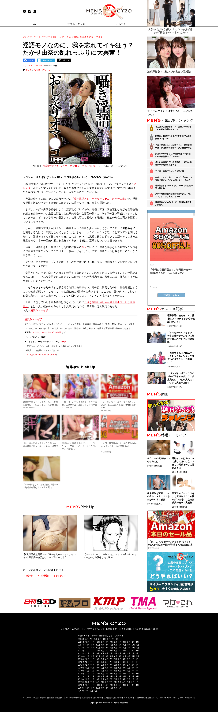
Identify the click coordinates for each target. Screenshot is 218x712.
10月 (98, 642)
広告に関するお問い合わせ (92, 698)
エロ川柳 (28, 575)
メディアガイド (130, 698)
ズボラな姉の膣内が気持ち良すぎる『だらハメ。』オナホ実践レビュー (173, 195)
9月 (102, 642)
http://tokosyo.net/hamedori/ (41, 354)
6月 (95, 639)
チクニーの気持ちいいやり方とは (169, 171)
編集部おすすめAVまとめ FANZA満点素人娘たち (173, 203)
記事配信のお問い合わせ (113, 698)
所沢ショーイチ (39, 310)
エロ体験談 (43, 575)
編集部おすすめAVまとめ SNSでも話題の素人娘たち (174, 186)
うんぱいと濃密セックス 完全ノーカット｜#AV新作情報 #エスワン (173, 127)
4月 (104, 639)
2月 (113, 639)
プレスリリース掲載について (183, 698)
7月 (91, 639)
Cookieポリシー (165, 698)
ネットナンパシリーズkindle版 (47, 332)
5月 (99, 639)
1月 (117, 639)
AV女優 (37, 70)
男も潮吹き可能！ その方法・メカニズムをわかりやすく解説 (158, 496)
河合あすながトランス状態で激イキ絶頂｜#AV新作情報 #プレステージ (173, 155)
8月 (86, 639)
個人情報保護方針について (147, 698)
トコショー (29, 177)
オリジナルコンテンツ (32, 65)
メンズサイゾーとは (31, 698)
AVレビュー (47, 70)
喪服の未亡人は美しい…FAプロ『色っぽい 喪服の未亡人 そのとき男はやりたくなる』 (173, 178)
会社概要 (50, 698)
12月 (87, 642)
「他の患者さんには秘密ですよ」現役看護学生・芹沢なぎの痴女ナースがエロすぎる (173, 146)
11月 (92, 642)
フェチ (28, 70)
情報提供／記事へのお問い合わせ (68, 698)
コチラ (63, 341)
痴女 (84, 247)
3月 (108, 639)
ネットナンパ (60, 575)
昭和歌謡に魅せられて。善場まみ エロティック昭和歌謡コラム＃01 (181, 318)
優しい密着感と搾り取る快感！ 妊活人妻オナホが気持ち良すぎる (173, 163)
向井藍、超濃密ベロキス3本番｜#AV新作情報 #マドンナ (173, 137)
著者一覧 (42, 698)
